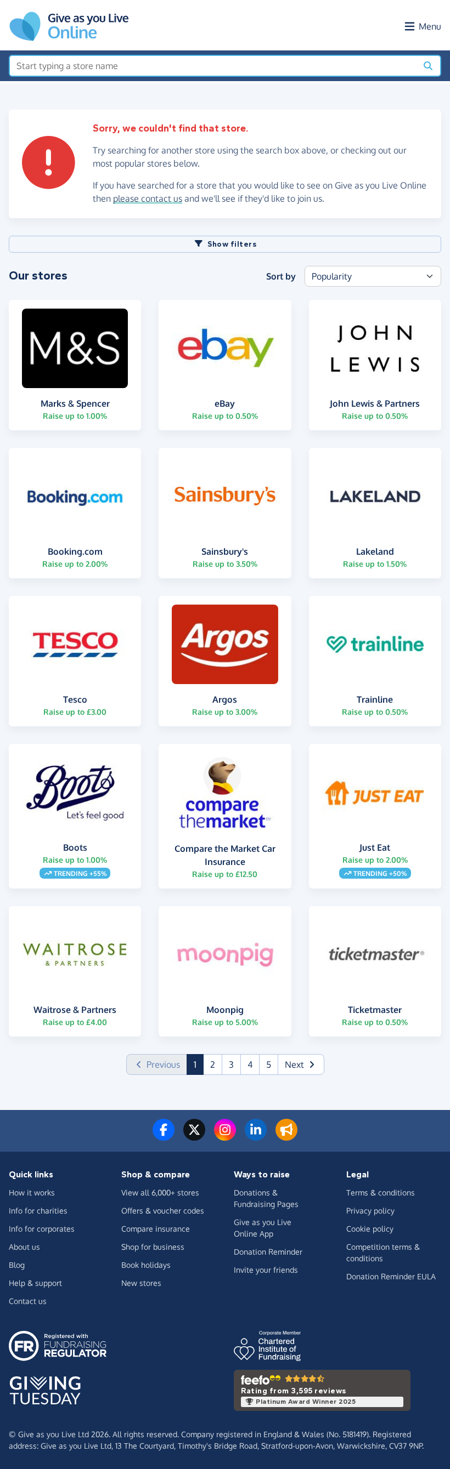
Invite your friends (266, 1269)
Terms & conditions (380, 1192)
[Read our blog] (286, 1136)
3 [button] (231, 1064)
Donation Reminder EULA (391, 1276)
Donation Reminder (268, 1251)
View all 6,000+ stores (160, 1192)
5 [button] (268, 1064)
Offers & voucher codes (162, 1210)
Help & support (35, 1283)
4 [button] (250, 1064)
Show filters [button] (231, 244)
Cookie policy (369, 1228)
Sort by (281, 276)
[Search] (428, 66)
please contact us (147, 198)
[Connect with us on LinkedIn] (256, 1136)
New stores (141, 1283)
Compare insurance (155, 1228)
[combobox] (213, 66)
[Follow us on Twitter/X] (194, 1136)
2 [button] (212, 1064)
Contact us (28, 1301)
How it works (32, 1192)
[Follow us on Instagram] (225, 1136)
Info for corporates (42, 1228)
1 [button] (199, 1064)
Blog (17, 1264)
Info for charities (38, 1210)
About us (24, 1246)
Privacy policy (370, 1210)
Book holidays (146, 1264)
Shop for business (152, 1246)
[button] (301, 1064)
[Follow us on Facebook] (164, 1136)
